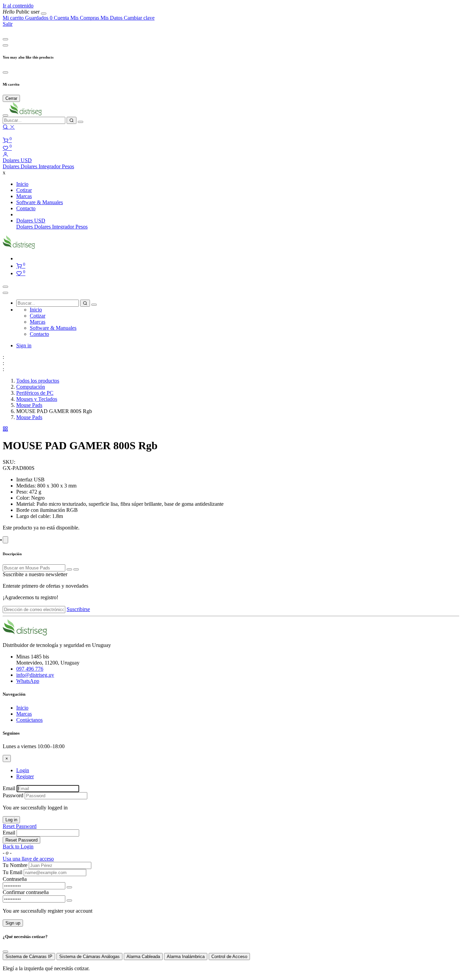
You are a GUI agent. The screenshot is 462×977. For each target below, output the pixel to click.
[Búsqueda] (71, 120)
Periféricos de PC (34, 393)
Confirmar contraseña (26, 892)
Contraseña (15, 879)
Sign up (12, 923)
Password (13, 795)
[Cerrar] (43, 14)
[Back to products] (5, 429)
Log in (11, 819)
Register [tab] (25, 776)
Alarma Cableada (143, 956)
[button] (17, 160)
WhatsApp (27, 681)
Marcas (24, 714)
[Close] (5, 39)
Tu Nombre (15, 865)
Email (9, 788)
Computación (30, 387)
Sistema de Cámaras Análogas (89, 956)
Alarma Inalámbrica (186, 956)
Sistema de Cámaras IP (28, 956)
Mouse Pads (29, 405)
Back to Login (18, 846)
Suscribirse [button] (78, 609)
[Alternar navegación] (5, 287)
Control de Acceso (229, 956)
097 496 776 (29, 669)
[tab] (5, 539)
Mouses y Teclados (36, 399)
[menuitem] (22, 12)
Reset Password (20, 826)
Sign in (23, 345)
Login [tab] (22, 770)
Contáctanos (29, 720)
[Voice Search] (80, 122)
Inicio (22, 708)
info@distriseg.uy (35, 675)
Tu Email (12, 872)
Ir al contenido (18, 5)
